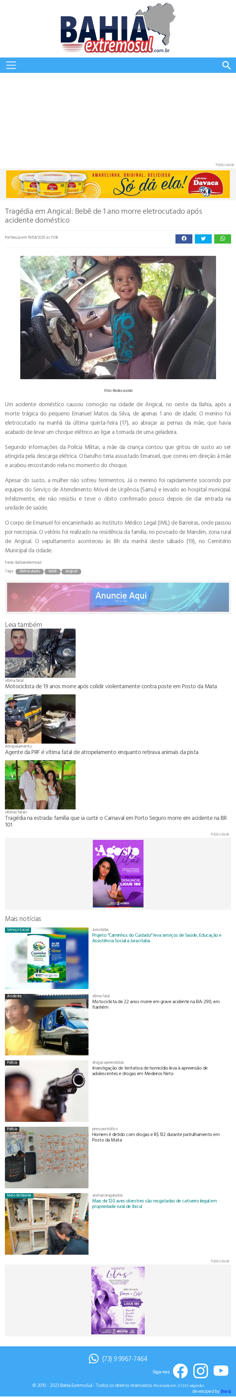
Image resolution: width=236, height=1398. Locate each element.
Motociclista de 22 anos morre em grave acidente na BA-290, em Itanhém (156, 1004)
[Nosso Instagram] (200, 1371)
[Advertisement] (118, 119)
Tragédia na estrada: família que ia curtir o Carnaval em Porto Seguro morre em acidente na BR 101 (115, 821)
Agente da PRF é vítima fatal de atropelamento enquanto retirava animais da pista (102, 751)
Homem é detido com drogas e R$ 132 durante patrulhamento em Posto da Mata (156, 1136)
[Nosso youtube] (221, 1371)
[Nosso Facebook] (180, 1371)
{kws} (226, 1391)
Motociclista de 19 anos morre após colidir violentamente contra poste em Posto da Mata (111, 685)
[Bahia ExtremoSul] (118, 27)
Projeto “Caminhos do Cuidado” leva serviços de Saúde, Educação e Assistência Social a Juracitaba (157, 937)
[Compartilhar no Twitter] (203, 239)
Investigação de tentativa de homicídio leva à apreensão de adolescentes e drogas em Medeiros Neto (150, 1070)
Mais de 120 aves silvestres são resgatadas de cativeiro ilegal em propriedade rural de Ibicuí (154, 1203)
